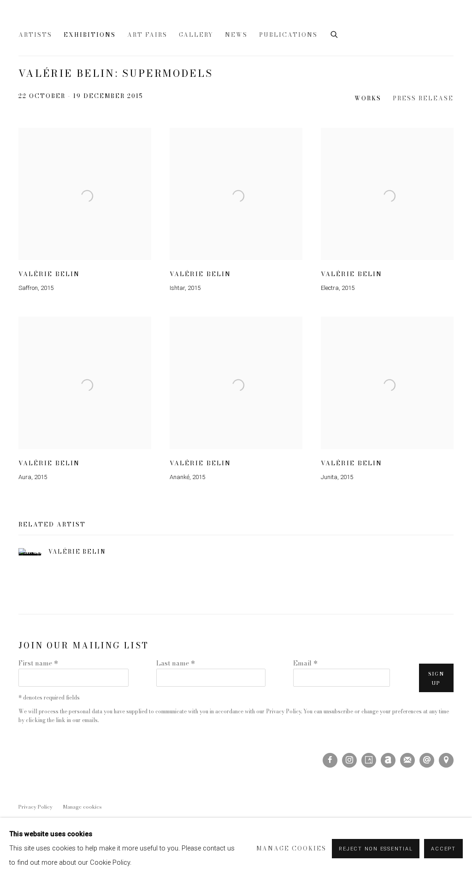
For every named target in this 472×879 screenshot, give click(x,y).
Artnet (388, 760)
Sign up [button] (436, 678)
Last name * (175, 663)
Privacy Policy (283, 711)
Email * (305, 663)
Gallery (196, 34)
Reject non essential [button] (376, 849)
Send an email (426, 760)
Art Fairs (147, 34)
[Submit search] (334, 33)
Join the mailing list (407, 760)
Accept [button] (443, 849)
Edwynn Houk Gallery (124, 20)
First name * (38, 663)
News (236, 34)
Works (367, 98)
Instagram (349, 760)
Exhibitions (90, 34)
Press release (423, 98)
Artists (35, 34)
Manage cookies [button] (82, 806)
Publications (288, 34)
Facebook (330, 760)
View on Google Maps (446, 760)
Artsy (368, 760)
